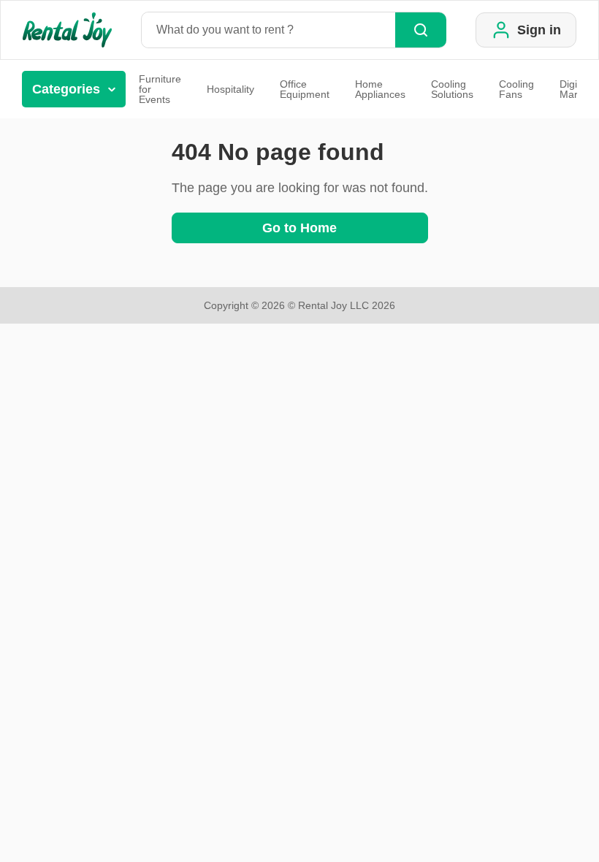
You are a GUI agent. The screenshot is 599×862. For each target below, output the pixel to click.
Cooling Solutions (452, 89)
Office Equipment (304, 89)
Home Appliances (380, 89)
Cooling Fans (516, 89)
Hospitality (230, 89)
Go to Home (299, 228)
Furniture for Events (160, 89)
